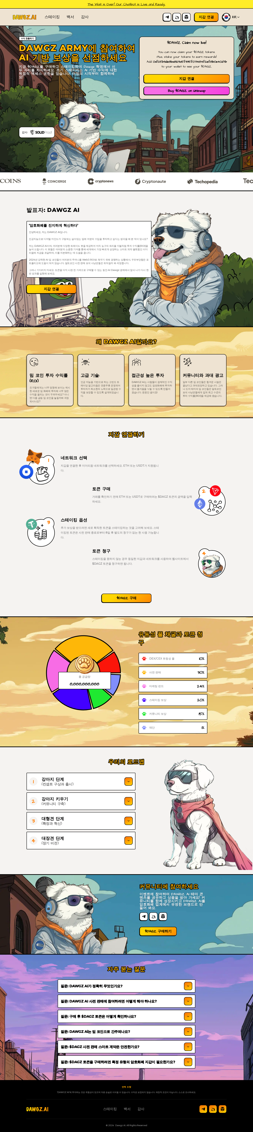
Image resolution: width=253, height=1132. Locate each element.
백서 (70, 17)
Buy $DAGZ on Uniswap (186, 90)
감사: (25, 132)
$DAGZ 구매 (126, 598)
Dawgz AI (120, 1125)
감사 (85, 17)
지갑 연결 (186, 78)
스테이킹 (52, 17)
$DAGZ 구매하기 (158, 931)
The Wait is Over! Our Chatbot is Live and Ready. (126, 4)
